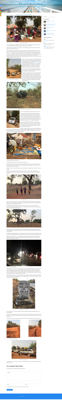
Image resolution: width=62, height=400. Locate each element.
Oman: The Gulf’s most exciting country (50, 30)
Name (8, 384)
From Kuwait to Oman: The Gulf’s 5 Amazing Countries (50, 34)
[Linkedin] (0, 9)
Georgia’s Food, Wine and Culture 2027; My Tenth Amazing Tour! (50, 24)
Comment (9, 372)
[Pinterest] (0, 10)
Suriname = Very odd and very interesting (50, 21)
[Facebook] (0, 5)
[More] (0, 15)
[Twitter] (0, 6)
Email (26, 384)
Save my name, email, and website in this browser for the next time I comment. (18, 386)
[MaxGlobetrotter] (31, 8)
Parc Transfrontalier (36, 62)
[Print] (0, 13)
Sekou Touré (10, 52)
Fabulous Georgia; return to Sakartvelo (50, 27)
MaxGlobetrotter (22, 396)
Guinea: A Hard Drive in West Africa (24, 14)
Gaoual (30, 120)
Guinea (7, 44)
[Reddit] (0, 8)
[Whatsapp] (0, 11)
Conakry (17, 236)
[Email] (0, 14)
